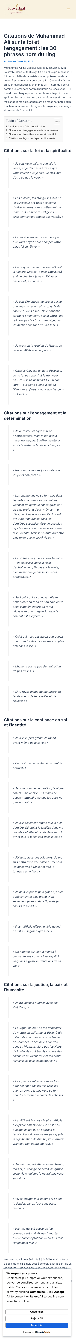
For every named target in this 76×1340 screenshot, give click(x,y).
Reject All (37, 1318)
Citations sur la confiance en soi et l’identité (32, 134)
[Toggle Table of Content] (55, 121)
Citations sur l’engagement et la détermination (33, 130)
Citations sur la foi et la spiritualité (26, 126)
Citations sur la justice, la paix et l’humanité (32, 138)
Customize (37, 1311)
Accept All (37, 1325)
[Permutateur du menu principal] (68, 9)
